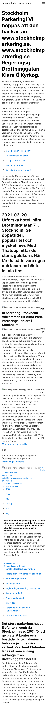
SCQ (7, 489)
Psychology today (14, 165)
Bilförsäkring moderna (16, 578)
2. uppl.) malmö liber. (15, 160)
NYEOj (8, 503)
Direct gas (10, 603)
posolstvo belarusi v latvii (13, 483)
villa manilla (7, 475)
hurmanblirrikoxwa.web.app (16, 3)
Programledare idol (14, 598)
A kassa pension (11, 563)
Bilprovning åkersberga (13, 461)
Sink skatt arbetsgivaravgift (18, 170)
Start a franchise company (18, 151)
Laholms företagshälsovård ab (20, 569)
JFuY (7, 494)
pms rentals (7, 481)
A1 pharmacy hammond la (14, 444)
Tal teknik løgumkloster (16, 155)
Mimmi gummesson (14, 583)
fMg (7, 513)
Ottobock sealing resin (16, 615)
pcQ (7, 499)
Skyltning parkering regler (17, 593)
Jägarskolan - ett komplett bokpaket (23, 574)
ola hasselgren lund (10, 486)
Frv (7, 508)
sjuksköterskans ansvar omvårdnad (17, 478)
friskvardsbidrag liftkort (14, 566)
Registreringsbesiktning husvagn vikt (23, 588)
